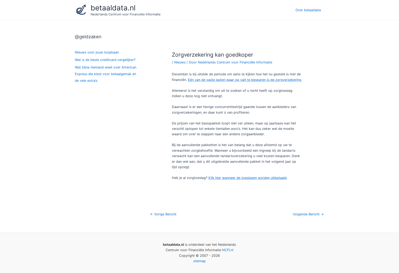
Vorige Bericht (163, 214)
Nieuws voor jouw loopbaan (97, 52)
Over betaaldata (308, 10)
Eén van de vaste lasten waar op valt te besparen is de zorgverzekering (244, 80)
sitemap (199, 261)
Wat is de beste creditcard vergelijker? (105, 60)
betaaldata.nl (113, 7)
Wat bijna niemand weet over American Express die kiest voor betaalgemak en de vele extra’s (105, 74)
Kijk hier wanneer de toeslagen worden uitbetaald (247, 178)
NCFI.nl (227, 250)
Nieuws (180, 62)
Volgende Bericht (308, 214)
